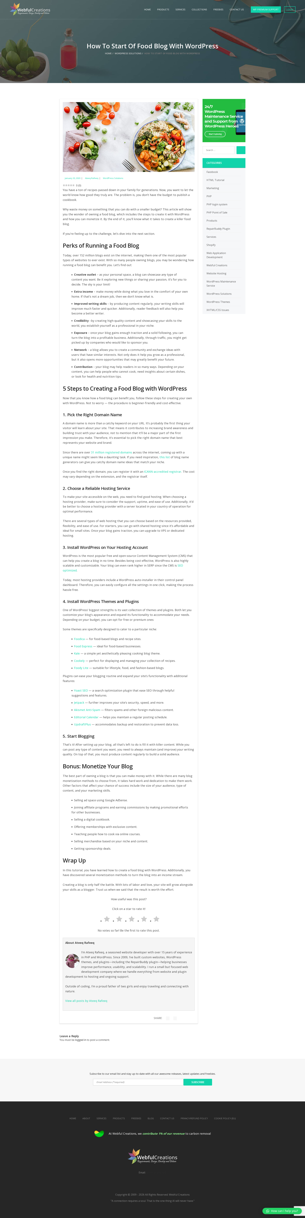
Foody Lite (81, 668)
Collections (199, 9)
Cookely (79, 661)
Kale (77, 653)
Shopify (211, 245)
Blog (151, 1118)
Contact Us (237, 9)
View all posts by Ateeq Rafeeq (86, 1001)
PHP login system (217, 204)
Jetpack (79, 702)
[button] (282, 1211)
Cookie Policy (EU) (225, 1118)
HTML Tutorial (215, 180)
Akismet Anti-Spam (87, 710)
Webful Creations (217, 265)
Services (180, 9)
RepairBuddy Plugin (218, 228)
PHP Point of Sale (217, 212)
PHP (209, 196)
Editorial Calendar (86, 717)
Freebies (218, 9)
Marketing (213, 188)
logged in (80, 1040)
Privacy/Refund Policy (194, 1118)
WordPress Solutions (128, 53)
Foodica (79, 639)
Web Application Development (216, 255)
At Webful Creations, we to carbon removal (160, 1133)
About (86, 1118)
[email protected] (156, 1172)
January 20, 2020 (72, 178)
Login (289, 9)
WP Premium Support (266, 9)
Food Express (83, 646)
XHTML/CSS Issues (218, 310)
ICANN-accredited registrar (162, 471)
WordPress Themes (218, 302)
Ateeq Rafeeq (91, 178)
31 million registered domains (111, 452)
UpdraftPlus (82, 724)
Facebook (212, 172)
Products (163, 9)
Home (147, 9)
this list (164, 457)
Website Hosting (216, 273)
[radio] (104, 919)
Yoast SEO (81, 690)
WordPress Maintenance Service (221, 283)
